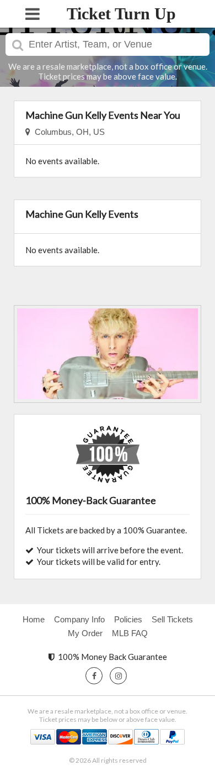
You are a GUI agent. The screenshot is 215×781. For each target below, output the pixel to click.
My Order (85, 633)
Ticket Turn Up (121, 13)
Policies (128, 619)
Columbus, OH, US (67, 132)
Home (34, 619)
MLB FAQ (130, 633)
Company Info (79, 619)
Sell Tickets (172, 619)
